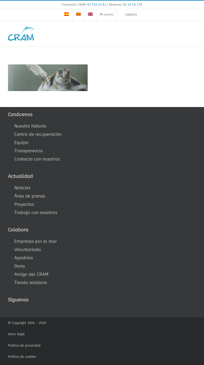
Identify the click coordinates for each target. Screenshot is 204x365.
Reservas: (125, 4)
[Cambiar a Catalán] (78, 15)
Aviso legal (16, 334)
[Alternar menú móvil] (194, 33)
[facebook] (9, 309)
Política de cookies (22, 357)
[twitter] (18, 309)
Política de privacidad (24, 345)
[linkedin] (43, 309)
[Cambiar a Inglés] (90, 15)
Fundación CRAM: (84, 4)
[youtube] (35, 309)
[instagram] (26, 309)
